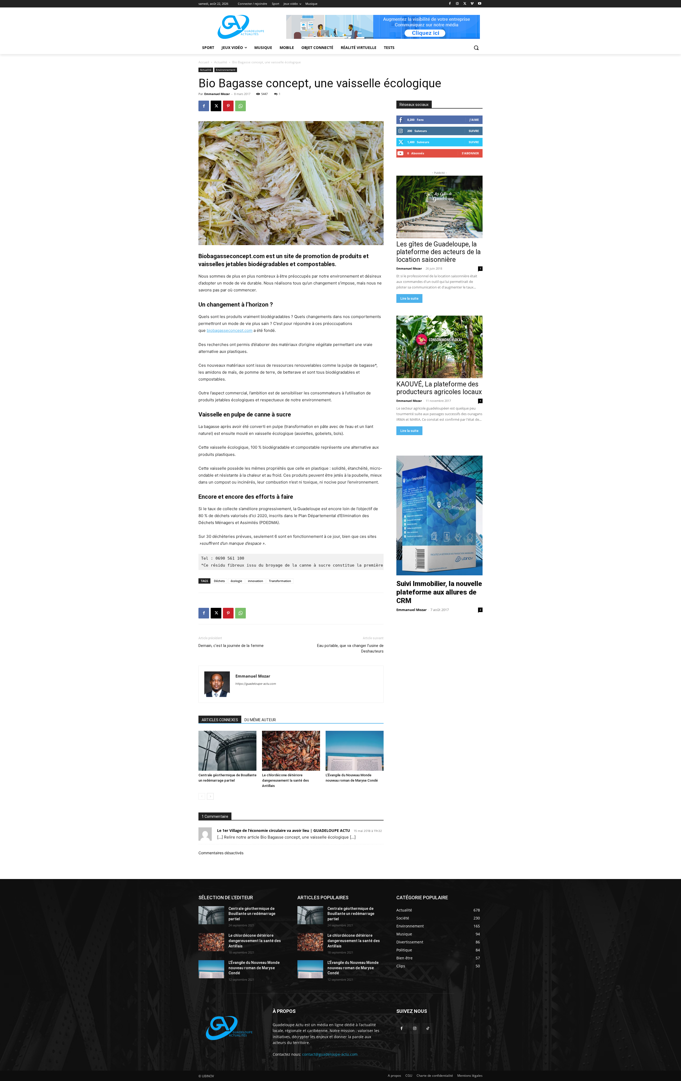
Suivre (474, 131)
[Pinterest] (228, 106)
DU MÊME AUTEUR (260, 720)
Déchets (219, 581)
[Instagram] (457, 4)
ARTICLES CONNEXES (220, 720)
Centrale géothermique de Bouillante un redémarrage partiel (252, 913)
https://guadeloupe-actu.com (255, 684)
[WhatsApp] (240, 106)
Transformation (280, 581)
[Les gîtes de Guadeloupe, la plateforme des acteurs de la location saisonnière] (439, 207)
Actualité (220, 62)
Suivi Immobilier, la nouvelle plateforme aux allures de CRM (439, 592)
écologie (236, 581)
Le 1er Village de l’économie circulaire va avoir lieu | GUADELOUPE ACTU (283, 830)
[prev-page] (201, 796)
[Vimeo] (472, 4)
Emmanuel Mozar (217, 94)
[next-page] (210, 796)
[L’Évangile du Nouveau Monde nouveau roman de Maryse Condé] (355, 751)
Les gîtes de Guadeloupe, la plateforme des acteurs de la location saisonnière (438, 251)
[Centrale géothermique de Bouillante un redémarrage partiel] (227, 751)
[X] (465, 4)
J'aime (474, 120)
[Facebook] (450, 4)
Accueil (203, 62)
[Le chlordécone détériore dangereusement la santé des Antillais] (291, 751)
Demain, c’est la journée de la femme (231, 645)
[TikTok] (427, 1028)
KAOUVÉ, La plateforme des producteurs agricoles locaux (439, 388)
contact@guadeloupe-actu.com (330, 1054)
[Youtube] (479, 4)
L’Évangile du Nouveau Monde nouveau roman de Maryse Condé (254, 967)
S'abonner (470, 153)
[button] (476, 47)
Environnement (225, 70)
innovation (255, 581)
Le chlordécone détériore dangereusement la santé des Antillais (285, 780)
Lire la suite (409, 298)
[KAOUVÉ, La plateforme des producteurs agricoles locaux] (439, 347)
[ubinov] (383, 27)
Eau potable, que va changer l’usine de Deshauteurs (350, 648)
